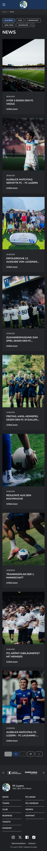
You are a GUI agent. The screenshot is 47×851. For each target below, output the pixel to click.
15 (31, 754)
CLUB (5, 809)
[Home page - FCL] (23, 4)
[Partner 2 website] (14, 772)
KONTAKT (30, 815)
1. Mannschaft (33, 20)
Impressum (31, 843)
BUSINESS (7, 815)
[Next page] (39, 754)
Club (20, 20)
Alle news (8, 20)
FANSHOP (7, 828)
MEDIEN (29, 809)
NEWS (5, 797)
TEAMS (5, 803)
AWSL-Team (8, 25)
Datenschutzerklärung (19, 843)
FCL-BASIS (30, 797)
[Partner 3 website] (31, 772)
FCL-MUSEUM (31, 803)
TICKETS (6, 822)
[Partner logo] (13, 837)
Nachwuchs (23, 25)
